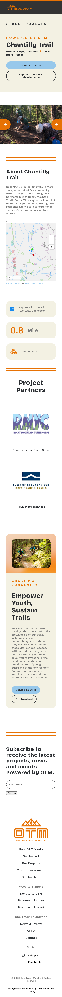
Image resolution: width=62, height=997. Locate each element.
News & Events (31, 923)
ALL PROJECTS (29, 24)
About (31, 930)
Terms (50, 988)
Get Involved (24, 699)
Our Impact (31, 856)
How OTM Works (31, 849)
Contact (31, 937)
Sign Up (12, 793)
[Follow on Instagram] (30, 955)
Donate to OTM (31, 65)
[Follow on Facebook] (31, 962)
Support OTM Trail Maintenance (31, 76)
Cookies (41, 988)
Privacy (31, 991)
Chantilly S (13, 283)
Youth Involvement (31, 870)
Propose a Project (31, 907)
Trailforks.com (34, 283)
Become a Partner (31, 900)
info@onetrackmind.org (22, 988)
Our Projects (31, 863)
